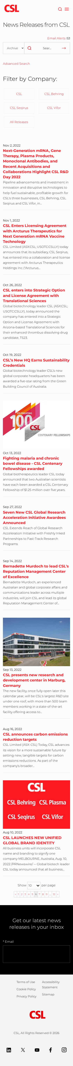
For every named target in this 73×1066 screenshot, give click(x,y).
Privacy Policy (26, 996)
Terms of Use (26, 982)
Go (64, 48)
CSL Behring (54, 94)
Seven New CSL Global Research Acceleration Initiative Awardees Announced (34, 517)
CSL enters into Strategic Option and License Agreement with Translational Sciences (34, 295)
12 (54, 894)
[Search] (59, 9)
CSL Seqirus (19, 108)
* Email (8, 942)
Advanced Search (16, 64)
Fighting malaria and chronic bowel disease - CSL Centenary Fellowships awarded (32, 463)
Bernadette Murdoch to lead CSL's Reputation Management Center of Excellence (36, 571)
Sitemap (48, 994)
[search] (29, 48)
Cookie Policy (26, 989)
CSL (19, 94)
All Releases (19, 122)
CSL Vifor (54, 108)
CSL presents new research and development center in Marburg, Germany (34, 680)
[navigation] (66, 9)
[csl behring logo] (37, 1014)
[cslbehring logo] (11, 8)
